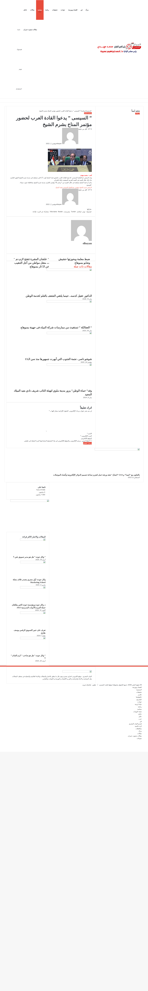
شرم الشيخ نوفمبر (81, 187)
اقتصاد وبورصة (72, 10)
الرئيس (89, 187)
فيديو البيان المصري (135, 724)
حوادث (63, 10)
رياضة (47, 10)
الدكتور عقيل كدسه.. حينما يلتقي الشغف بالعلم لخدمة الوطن (59, 295)
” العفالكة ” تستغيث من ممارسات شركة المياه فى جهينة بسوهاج (56, 327)
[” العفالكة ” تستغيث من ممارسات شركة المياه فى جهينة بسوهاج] (69, 302)
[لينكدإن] (90, 146)
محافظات (139, 728)
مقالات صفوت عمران (30, 29)
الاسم (89, 433)
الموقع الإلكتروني (86, 438)
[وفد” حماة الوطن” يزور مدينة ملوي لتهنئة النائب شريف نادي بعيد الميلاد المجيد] (69, 365)
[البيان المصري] (119, 49)
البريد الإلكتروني (86, 436)
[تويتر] (147, 748)
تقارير (140, 694)
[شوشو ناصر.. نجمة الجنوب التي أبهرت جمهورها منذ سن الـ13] (69, 333)
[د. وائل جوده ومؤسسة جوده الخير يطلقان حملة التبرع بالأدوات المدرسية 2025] (33, 588)
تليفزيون (139, 699)
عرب (140, 719)
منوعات (139, 738)
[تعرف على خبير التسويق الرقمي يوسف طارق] (33, 613)
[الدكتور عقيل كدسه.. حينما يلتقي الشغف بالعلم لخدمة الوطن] (69, 270)
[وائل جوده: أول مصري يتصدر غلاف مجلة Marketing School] (33, 563)
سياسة (40, 10)
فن (81, 10)
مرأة (87, 10)
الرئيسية (89, 111)
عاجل (25, 10)
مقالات (32, 10)
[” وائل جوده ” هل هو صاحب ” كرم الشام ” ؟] (33, 639)
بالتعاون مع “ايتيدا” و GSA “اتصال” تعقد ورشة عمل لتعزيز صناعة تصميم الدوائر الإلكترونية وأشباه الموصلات (96, 475)
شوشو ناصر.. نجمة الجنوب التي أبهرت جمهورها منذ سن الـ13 (58, 359)
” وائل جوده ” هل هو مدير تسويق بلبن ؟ (29, 557)
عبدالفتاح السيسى (68, 187)
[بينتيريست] (89, 146)
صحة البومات (137, 711)
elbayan (59, 143)
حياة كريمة (138, 704)
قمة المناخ (59, 187)
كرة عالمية (138, 726)
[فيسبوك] (91, 146)
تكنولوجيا (139, 697)
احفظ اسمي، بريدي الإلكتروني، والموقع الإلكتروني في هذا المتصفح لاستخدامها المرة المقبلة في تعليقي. (57, 441)
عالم (140, 716)
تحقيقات (54, 10)
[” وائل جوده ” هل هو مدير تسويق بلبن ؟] (33, 540)
